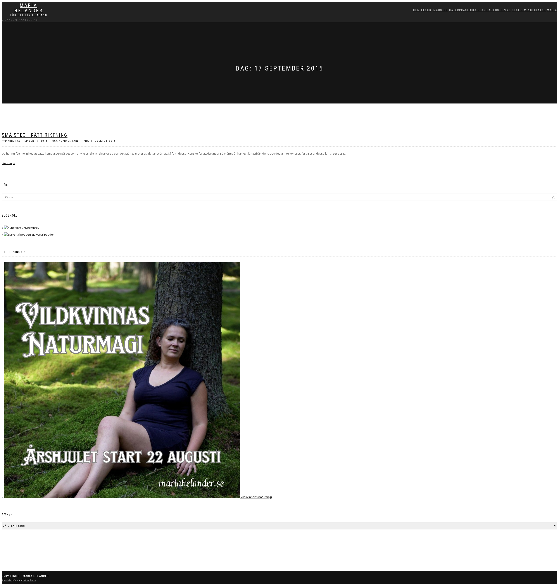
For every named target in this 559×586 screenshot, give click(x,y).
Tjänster (440, 10)
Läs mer (7, 163)
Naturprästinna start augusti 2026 (480, 10)
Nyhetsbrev (31, 228)
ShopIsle (7, 580)
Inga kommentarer (66, 140)
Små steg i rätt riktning (34, 135)
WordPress (29, 580)
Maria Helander (28, 8)
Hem (416, 10)
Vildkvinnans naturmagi (256, 497)
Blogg (426, 10)
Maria (552, 10)
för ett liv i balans (28, 15)
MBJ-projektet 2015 (100, 140)
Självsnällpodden (43, 234)
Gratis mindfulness (529, 10)
